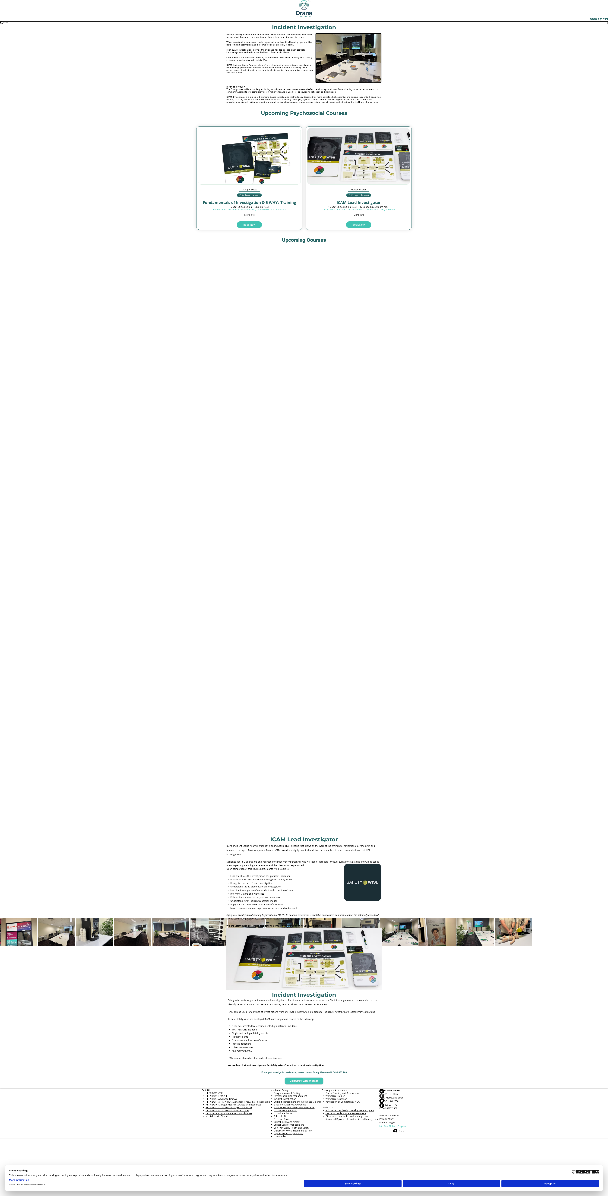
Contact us (279, 925)
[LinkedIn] (392, 1091)
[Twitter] (392, 1100)
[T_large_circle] (392, 1096)
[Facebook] (392, 1105)
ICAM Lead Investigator (359, 202)
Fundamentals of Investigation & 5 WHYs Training (249, 202)
